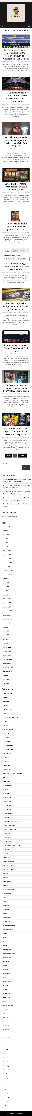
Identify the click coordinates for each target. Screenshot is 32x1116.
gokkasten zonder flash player (12, 821)
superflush (6, 1046)
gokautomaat (7, 805)
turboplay (6, 1066)
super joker (6, 1042)
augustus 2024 (7, 623)
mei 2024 (6, 635)
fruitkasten (6, 793)
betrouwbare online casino (11, 717)
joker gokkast (7, 881)
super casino (7, 1037)
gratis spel (6, 849)
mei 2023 (6, 683)
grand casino (7, 841)
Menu (28, 26)
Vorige (9, 455)
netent (5, 937)
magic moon (6, 909)
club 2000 (6, 757)
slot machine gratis (8, 1005)
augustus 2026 (7, 527)
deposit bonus (7, 765)
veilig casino (7, 1090)
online (5, 945)
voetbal (5, 1102)
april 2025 (6, 591)
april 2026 (6, 543)
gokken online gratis (9, 825)
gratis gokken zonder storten (11, 845)
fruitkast (5, 789)
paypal (5, 965)
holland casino (7, 865)
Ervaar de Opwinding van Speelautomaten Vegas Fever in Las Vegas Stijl (16, 431)
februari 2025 (7, 599)
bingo (5, 721)
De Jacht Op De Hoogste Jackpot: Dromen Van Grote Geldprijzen (16, 266)
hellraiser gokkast (8, 861)
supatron (6, 1034)
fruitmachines (7, 801)
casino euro (6, 737)
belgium (5, 713)
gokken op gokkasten (9, 829)
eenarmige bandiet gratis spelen (12, 773)
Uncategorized (7, 1078)
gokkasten (6, 817)
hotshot (5, 877)
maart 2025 (6, 595)
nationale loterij (8, 929)
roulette (5, 989)
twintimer (6, 1074)
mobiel (5, 913)
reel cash (5, 985)
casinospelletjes (8, 749)
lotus (4, 901)
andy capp (6, 701)
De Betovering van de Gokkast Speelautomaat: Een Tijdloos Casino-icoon (16, 388)
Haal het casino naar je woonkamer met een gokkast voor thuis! (16, 227)
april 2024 (6, 639)
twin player (6, 1070)
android (5, 697)
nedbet (5, 933)
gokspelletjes (7, 837)
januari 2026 (7, 555)
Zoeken (4, 463)
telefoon (5, 1054)
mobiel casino (7, 917)
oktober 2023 (7, 663)
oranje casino (7, 957)
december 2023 (7, 655)
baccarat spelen (7, 709)
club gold (6, 761)
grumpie (5, 853)
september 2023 (8, 667)
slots (4, 1013)
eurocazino (6, 777)
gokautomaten (7, 809)
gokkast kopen (7, 813)
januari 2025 (7, 603)
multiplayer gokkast (9, 925)
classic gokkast (7, 753)
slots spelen (6, 1017)
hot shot (5, 873)
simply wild (6, 997)
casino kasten (7, 741)
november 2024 (8, 611)
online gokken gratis (9, 953)
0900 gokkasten (8, 693)
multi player (6, 921)
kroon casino (7, 893)
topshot (5, 1062)
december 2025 (7, 559)
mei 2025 (6, 587)
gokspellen (6, 833)
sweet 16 (6, 1050)
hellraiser (6, 857)
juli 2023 (5, 675)
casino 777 (6, 733)
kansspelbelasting (8, 889)
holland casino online (9, 869)
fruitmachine (7, 797)
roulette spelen (7, 993)
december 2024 (7, 607)
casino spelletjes (8, 745)
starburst (6, 1025)
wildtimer (6, 1106)
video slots (6, 1094)
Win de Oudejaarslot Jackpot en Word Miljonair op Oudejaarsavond (16, 306)
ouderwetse (6, 961)
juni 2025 (6, 583)
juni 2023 (6, 679)
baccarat (5, 705)
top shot (5, 1058)
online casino (7, 949)
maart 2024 (6, 643)
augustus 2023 (7, 671)
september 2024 (8, 619)
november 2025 (8, 563)
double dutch (7, 769)
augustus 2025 (7, 575)
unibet (5, 1082)
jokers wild (6, 885)
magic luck (6, 905)
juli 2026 (5, 531)
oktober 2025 (7, 567)
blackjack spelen (8, 729)
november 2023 (8, 659)
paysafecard (6, 973)
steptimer (6, 1029)
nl (3, 941)
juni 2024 (6, 631)
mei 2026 (6, 539)
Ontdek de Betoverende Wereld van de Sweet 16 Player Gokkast (16, 187)
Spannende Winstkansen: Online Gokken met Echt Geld (16, 348)
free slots (6, 781)
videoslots (6, 1098)
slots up (5, 1022)
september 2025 (8, 571)
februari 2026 (7, 551)
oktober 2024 (7, 615)
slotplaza (6, 1010)
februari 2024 (7, 647)
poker (5, 977)
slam (4, 1001)
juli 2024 (5, 627)
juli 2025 (5, 579)
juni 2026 (6, 535)
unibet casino (7, 1086)
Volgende (22, 455)
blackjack (6, 725)
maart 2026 (6, 547)
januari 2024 (7, 651)
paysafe (5, 969)
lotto (4, 897)
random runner (7, 981)
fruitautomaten (25, 61)
